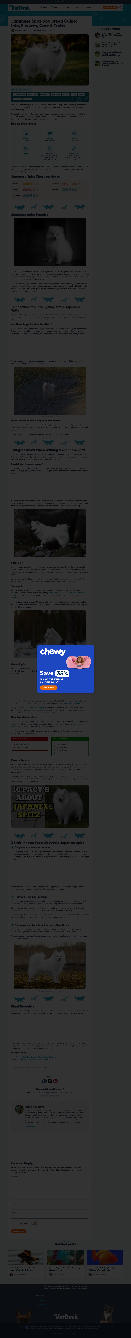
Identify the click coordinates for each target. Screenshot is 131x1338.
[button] (91, 648)
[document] (65, 669)
